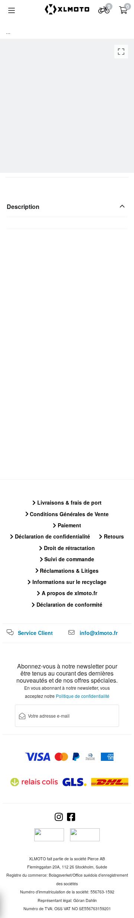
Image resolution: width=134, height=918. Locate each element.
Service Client (35, 632)
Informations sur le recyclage (68, 581)
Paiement (68, 525)
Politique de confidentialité (82, 696)
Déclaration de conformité (68, 604)
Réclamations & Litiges (68, 570)
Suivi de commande (68, 559)
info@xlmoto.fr (99, 632)
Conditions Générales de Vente (68, 514)
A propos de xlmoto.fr (68, 593)
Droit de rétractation (68, 548)
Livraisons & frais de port (69, 502)
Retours (113, 536)
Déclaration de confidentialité (51, 536)
